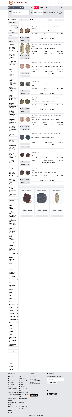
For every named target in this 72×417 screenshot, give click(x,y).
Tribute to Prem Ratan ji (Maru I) (15, 7)
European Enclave (42, 26)
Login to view (43, 38)
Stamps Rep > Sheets (12, 236)
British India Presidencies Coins (12, 116)
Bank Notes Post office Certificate (11, 169)
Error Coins (12, 253)
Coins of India (34, 26)
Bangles (11, 363)
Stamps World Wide (12, 338)
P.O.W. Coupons (11, 188)
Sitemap (22, 402)
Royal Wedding (12, 319)
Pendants (11, 357)
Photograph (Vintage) (11, 201)
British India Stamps (12, 205)
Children (11, 289)
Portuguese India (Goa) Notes (11, 161)
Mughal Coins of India (12, 99)
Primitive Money (11, 69)
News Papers (12, 348)
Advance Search (38, 12)
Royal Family (12, 316)
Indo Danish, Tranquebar (53, 26)
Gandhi (10, 198)
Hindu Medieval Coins (12, 88)
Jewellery (11, 71)
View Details (26, 215)
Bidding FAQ (23, 378)
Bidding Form (12, 380)
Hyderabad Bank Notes (11, 176)
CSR (57, 12)
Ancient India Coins (12, 75)
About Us (11, 376)
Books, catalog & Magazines (12, 345)
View (10, 282)
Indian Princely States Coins (12, 107)
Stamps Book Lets (12, 260)
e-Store (21, 382)
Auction (12, 32)
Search (16, 27)
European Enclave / (28, 16)
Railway (11, 328)
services (48, 12)
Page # (50, 19)
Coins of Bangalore (11, 51)
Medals (10, 138)
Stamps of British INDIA (12, 208)
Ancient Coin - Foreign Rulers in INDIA (12, 83)
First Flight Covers (11, 58)
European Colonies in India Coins (11, 111)
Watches (11, 366)
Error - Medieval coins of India (12, 184)
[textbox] (38, 381)
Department (52, 12)
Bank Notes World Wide (12, 173)
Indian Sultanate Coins (11, 95)
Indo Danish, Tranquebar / (36, 16)
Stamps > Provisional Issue (11, 212)
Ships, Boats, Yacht (12, 286)
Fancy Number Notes (12, 195)
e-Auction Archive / (15, 16)
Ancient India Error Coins (12, 180)
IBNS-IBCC (12, 386)
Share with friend (25, 37)
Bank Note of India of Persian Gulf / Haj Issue (12, 149)
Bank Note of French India (12, 65)
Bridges (10, 269)
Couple (10, 301)
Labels (10, 263)
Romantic (11, 331)
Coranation (11, 313)
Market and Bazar (11, 279)
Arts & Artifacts (11, 91)
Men (10, 295)
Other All (11, 369)
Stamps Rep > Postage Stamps (12, 224)
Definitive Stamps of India (11, 228)
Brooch (10, 360)
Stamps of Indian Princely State (12, 220)
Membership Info (13, 388)
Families (11, 298)
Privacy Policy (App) (14, 394)
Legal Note (22, 386)
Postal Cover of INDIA (12, 62)
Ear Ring (11, 354)
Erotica (10, 334)
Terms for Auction (13, 406)
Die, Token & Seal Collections (12, 48)
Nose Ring (11, 351)
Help (44, 12)
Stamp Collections (11, 239)
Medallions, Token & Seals (12, 141)
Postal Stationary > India (12, 249)
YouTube (36, 7)
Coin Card (11, 165)
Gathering (11, 304)
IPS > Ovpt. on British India (12, 216)
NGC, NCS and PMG (61, 12)
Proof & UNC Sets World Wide (12, 134)
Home (21, 384)
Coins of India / (21, 16)
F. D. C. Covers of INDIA (12, 256)
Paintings (11, 325)
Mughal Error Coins (12, 191)
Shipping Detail (23, 398)
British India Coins (12, 120)
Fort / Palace (12, 276)
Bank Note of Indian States (12, 55)
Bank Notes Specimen (11, 154)
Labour (10, 307)
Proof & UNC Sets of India (12, 127)
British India (12, 245)
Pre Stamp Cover (11, 242)
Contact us (11, 382)
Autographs (11, 44)
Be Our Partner (12, 378)
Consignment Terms (24, 380)
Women (10, 292)
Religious (11, 310)
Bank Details (23, 376)
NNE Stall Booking (13, 392)
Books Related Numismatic (12, 341)
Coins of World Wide (12, 130)
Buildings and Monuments (12, 273)
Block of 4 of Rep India (12, 232)
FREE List (11, 384)
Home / (9, 16)
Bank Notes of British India (12, 157)
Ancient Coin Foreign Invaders (12, 79)
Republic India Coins (12, 123)
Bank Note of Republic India (12, 145)
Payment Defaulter (24, 392)
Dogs (10, 322)
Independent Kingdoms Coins (12, 103)
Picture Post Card (12, 266)
